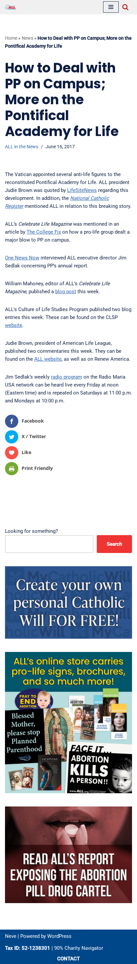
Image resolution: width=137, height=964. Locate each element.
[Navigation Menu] (111, 7)
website (13, 325)
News (27, 38)
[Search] (125, 7)
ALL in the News (21, 146)
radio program (66, 377)
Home (11, 38)
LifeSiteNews (82, 190)
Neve (10, 936)
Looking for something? (31, 531)
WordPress (59, 936)
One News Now (22, 258)
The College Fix (44, 232)
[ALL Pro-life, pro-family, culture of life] (10, 7)
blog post (65, 292)
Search (114, 544)
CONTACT (68, 959)
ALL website (48, 359)
